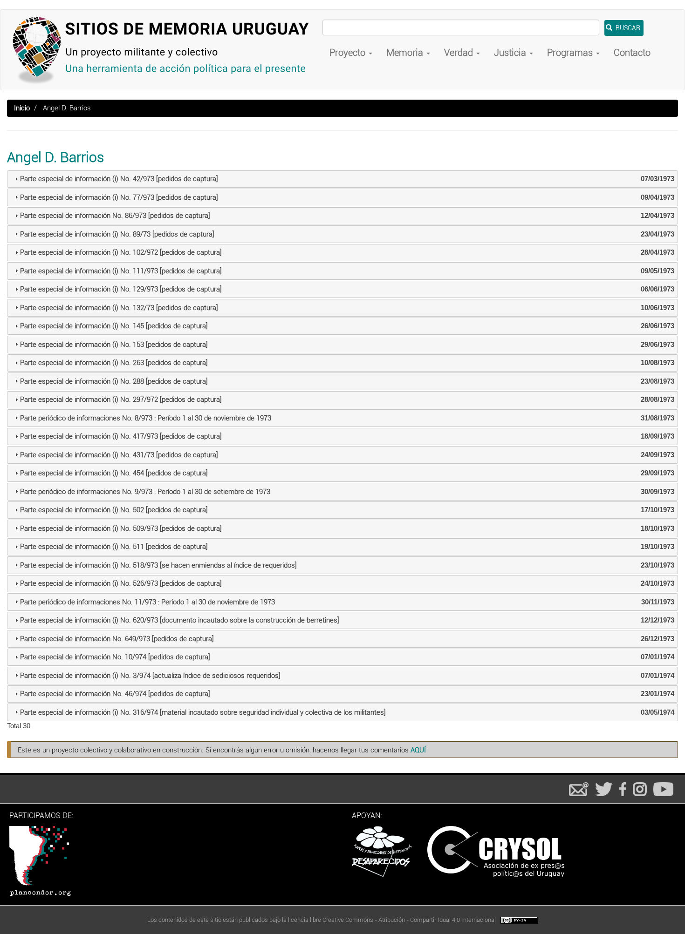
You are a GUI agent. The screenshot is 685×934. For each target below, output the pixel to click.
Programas (571, 52)
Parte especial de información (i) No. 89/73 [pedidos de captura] (117, 234)
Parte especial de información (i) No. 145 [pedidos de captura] (114, 326)
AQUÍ (418, 750)
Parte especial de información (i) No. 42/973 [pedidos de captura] (119, 179)
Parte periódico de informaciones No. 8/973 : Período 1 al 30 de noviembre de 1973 (145, 418)
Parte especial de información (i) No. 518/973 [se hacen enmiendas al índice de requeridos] (158, 565)
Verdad (459, 52)
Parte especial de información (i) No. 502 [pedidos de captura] (114, 510)
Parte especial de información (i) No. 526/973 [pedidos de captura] (121, 583)
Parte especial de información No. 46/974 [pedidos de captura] (115, 694)
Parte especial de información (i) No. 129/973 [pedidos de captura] (121, 289)
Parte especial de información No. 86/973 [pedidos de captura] (115, 215)
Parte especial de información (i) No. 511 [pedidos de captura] (114, 546)
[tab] (342, 179)
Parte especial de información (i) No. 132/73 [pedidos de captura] (119, 308)
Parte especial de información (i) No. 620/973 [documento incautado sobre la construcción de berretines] (179, 620)
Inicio (22, 108)
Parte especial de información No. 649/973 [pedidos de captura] (117, 639)
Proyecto (348, 52)
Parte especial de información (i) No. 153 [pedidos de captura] (114, 344)
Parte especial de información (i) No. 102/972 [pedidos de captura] (121, 252)
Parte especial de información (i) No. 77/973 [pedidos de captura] (119, 197)
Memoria (405, 52)
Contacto (632, 52)
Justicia (511, 52)
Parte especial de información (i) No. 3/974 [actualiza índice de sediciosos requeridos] (150, 675)
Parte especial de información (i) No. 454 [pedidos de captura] (114, 473)
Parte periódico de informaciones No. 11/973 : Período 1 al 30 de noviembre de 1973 (147, 602)
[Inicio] (164, 50)
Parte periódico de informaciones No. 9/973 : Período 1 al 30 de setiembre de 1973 (145, 491)
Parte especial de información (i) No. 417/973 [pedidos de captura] (121, 436)
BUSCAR (627, 28)
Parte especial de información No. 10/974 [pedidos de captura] (115, 657)
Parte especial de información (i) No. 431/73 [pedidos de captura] (119, 455)
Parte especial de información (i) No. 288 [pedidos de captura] (114, 381)
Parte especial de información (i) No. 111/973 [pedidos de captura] (121, 271)
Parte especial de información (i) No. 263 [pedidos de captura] (114, 363)
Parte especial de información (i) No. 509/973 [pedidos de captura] (121, 528)
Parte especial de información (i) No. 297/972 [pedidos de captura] (121, 399)
